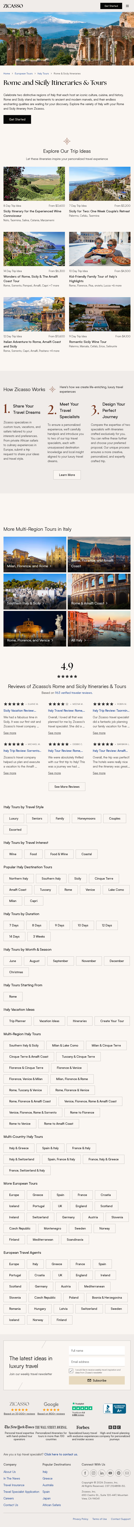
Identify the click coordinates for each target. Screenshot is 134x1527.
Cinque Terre (104, 878)
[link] (34, 196)
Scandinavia (75, 1239)
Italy (35, 1264)
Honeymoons (86, 818)
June (12, 961)
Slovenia (117, 1217)
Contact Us (10, 1505)
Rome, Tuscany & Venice (25, 1090)
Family (60, 818)
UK (60, 1206)
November (89, 961)
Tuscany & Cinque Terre (78, 1056)
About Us (9, 1472)
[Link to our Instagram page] (93, 1473)
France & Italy (81, 1148)
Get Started (111, 5)
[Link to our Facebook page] (85, 1473)
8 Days (36, 925)
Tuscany (45, 889)
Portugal (38, 1206)
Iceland (14, 1206)
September (60, 961)
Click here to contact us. (61, 1454)
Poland (74, 1297)
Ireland (14, 1217)
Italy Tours (43, 73)
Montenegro (52, 1228)
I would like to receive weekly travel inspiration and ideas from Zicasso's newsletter (98, 1371)
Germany (68, 1217)
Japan (47, 1498)
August (34, 961)
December (117, 961)
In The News (11, 1478)
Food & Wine (59, 854)
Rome (68, 889)
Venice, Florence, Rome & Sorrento (33, 1112)
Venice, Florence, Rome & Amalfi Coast (90, 1101)
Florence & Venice (69, 1068)
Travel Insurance (13, 1485)
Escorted (15, 829)
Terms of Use (99, 1518)
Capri (34, 901)
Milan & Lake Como (65, 1045)
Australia (48, 1485)
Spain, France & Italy (61, 1159)
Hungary (40, 1309)
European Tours (24, 73)
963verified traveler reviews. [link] (74, 693)
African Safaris (52, 1505)
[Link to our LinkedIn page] (101, 1473)
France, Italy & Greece (104, 1159)
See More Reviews (67, 786)
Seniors (37, 818)
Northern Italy (18, 878)
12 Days (107, 925)
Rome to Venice (20, 1123)
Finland (14, 1239)
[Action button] (127, 6)
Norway (104, 1228)
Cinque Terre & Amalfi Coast (28, 1056)
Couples (114, 818)
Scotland (106, 1206)
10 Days (83, 925)
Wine (12, 854)
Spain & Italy (50, 1148)
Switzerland (40, 1217)
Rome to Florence (82, 1112)
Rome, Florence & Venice (72, 1090)
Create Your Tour (112, 1021)
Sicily (77, 878)
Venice (90, 889)
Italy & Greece (19, 1148)
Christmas (16, 972)
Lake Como (116, 889)
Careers (8, 1498)
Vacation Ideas (49, 1021)
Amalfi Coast (17, 889)
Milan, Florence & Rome (72, 1079)
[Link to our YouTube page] (110, 1473)
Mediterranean (43, 1239)
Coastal (86, 854)
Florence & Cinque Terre (26, 1068)
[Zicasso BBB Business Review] (114, 1409)
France (82, 1195)
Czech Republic (19, 1228)
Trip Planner (17, 1021)
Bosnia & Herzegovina (107, 1297)
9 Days (59, 925)
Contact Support (121, 1518)
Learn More (67, 475)
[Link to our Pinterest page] (118, 1473)
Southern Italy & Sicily (24, 1045)
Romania (15, 1309)
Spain (60, 1195)
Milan (12, 901)
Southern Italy (51, 878)
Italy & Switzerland (21, 1159)
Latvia (63, 1309)
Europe (14, 1195)
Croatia (106, 1195)
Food (33, 854)
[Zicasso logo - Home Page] (13, 6)
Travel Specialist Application (21, 1491)
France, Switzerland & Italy (27, 1170)
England (81, 1206)
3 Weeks (39, 936)
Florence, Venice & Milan (26, 1079)
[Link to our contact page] (127, 1473)
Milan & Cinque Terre (106, 1045)
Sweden (80, 1228)
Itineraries (80, 1021)
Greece (38, 1195)
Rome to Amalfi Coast (58, 1123)
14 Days (14, 936)
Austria (93, 1217)
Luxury (13, 818)
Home (6, 73)
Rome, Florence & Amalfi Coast (30, 1101)
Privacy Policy (80, 1518)
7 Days (13, 925)
